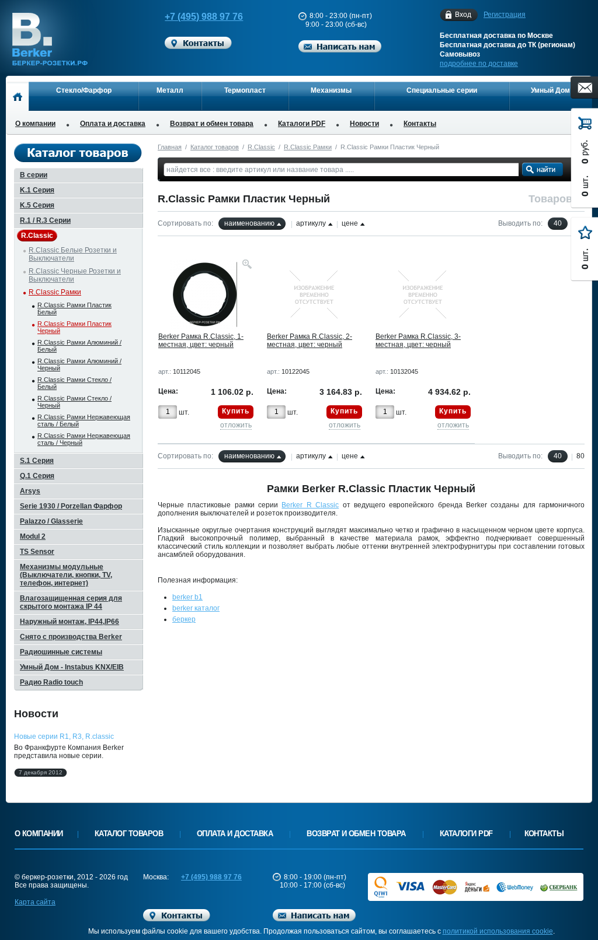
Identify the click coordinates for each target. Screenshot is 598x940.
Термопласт (245, 90)
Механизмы (331, 90)
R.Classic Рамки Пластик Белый (74, 308)
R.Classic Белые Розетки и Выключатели (73, 254)
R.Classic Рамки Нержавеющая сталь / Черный (83, 439)
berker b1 (187, 597)
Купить (235, 411)
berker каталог (196, 608)
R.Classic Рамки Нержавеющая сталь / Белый (83, 420)
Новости (364, 124)
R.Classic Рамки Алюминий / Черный (79, 364)
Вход (463, 14)
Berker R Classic (310, 505)
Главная (170, 146)
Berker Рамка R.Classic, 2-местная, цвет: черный (309, 340)
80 (580, 456)
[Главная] (17, 96)
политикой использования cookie (498, 931)
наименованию (249, 223)
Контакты (420, 124)
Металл (170, 90)
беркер (184, 619)
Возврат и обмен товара (211, 124)
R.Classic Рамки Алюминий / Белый (79, 346)
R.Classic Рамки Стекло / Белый (74, 383)
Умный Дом (550, 90)
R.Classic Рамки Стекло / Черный (74, 402)
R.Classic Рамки (308, 146)
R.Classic (261, 146)
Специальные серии (441, 90)
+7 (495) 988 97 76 (204, 17)
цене (350, 223)
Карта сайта (35, 902)
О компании (35, 124)
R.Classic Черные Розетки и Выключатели (75, 275)
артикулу (311, 223)
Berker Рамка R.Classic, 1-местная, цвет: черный (201, 340)
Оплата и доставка (112, 124)
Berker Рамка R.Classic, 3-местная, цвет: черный (418, 340)
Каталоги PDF (301, 124)
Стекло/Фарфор (84, 90)
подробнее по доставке (479, 63)
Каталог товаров (214, 146)
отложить (236, 425)
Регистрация (505, 14)
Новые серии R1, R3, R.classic (64, 736)
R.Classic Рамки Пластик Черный (74, 327)
